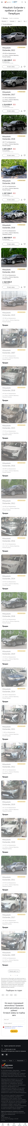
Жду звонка (14, 1031)
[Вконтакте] (2, 1054)
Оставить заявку (11, 66)
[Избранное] (22, 2)
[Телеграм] (6, 1054)
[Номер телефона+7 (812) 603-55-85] (25, 2)
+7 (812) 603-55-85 (10, 1049)
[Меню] (1, 2)
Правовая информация (7, 1067)
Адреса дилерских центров (12, 1046)
